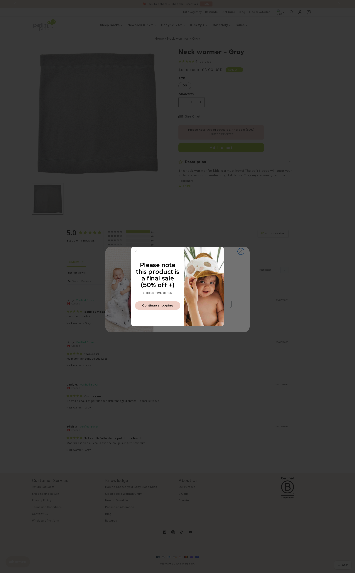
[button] (135, 250)
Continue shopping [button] (157, 305)
